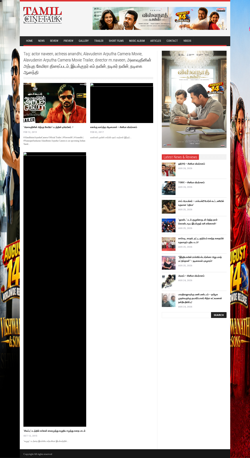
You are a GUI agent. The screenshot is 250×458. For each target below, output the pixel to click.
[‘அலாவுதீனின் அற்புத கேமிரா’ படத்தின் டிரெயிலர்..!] (54, 103)
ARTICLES (155, 40)
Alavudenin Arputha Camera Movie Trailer (58, 60)
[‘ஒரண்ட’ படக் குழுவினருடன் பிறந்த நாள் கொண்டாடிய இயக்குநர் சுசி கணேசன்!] (169, 225)
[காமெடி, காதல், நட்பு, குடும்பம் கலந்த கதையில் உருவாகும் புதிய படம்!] (169, 244)
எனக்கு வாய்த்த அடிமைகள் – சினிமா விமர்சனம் (113, 127)
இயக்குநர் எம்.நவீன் (88, 66)
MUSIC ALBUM (137, 40)
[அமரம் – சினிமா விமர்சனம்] (169, 281)
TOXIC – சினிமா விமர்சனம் (191, 182)
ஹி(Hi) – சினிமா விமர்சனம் (191, 163)
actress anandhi (68, 53)
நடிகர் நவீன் (118, 66)
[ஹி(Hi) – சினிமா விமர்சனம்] (169, 169)
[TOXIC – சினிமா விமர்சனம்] (169, 188)
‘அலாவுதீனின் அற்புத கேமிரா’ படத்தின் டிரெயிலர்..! (48, 127)
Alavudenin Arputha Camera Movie (112, 53)
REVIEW (54, 40)
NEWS (41, 40)
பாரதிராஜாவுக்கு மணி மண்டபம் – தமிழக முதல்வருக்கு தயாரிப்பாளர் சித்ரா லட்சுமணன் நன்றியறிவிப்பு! (200, 298)
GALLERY (84, 40)
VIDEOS (187, 40)
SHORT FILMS (116, 40)
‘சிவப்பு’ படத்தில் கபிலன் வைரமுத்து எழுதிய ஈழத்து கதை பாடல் (54, 430)
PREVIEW (68, 40)
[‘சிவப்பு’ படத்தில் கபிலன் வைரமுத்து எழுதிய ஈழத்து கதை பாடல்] (54, 289)
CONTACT (172, 40)
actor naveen (42, 53)
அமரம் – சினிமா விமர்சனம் (191, 275)
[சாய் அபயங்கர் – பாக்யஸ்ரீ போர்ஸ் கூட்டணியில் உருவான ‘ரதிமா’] (169, 207)
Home (29, 40)
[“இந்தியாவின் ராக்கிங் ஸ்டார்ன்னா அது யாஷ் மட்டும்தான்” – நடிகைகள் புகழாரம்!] (169, 263)
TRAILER (98, 40)
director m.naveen (110, 60)
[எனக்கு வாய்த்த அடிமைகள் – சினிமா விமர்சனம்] (121, 103)
